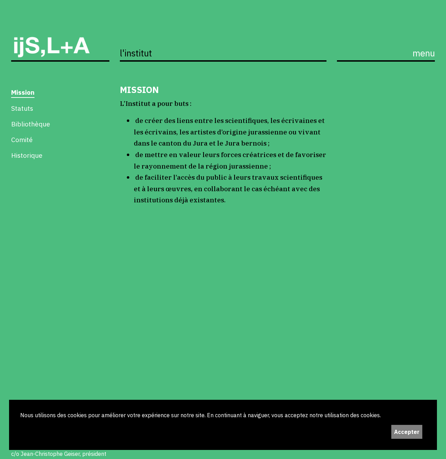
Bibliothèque (30, 123)
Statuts (22, 108)
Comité (22, 139)
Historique (27, 155)
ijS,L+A (60, 39)
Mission (22, 92)
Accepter (407, 431)
